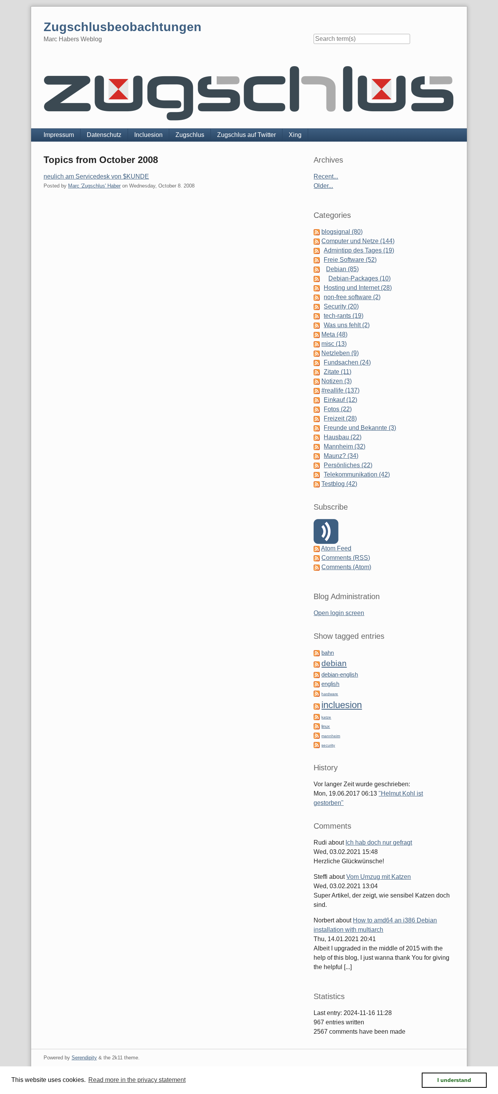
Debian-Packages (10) (359, 278)
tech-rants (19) (343, 315)
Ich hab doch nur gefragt (378, 842)
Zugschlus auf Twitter (246, 134)
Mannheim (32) (344, 446)
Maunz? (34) (341, 455)
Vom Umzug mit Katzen (378, 876)
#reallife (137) (340, 390)
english (330, 684)
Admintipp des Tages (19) (359, 250)
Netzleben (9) (340, 353)
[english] (317, 683)
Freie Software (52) (350, 259)
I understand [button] (454, 1080)
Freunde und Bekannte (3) (360, 427)
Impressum (59, 134)
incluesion (341, 705)
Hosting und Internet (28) (358, 287)
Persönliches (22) (348, 465)
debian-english (339, 674)
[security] (317, 744)
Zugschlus (189, 134)
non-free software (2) (352, 297)
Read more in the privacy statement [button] (137, 1079)
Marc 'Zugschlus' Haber (94, 186)
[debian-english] (317, 674)
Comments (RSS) (345, 557)
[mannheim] (317, 735)
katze (326, 717)
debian (334, 663)
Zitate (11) (337, 371)
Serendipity (84, 1058)
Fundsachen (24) (347, 362)
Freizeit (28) (340, 418)
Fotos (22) (338, 409)
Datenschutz (104, 134)
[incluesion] (317, 706)
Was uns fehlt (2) (347, 325)
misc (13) (334, 343)
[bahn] (317, 652)
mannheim (330, 736)
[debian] (317, 664)
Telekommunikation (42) (357, 474)
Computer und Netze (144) (358, 241)
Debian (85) (342, 269)
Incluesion (148, 134)
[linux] (317, 725)
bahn (327, 653)
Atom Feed (336, 548)
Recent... (326, 176)
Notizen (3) (336, 381)
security (328, 745)
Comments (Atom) (346, 567)
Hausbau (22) (342, 437)
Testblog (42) (339, 483)
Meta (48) (334, 334)
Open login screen (339, 613)
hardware (329, 694)
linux (325, 726)
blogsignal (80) (342, 231)
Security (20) (341, 306)
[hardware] (317, 693)
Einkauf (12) (340, 399)
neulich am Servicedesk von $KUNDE (96, 176)
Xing (295, 134)
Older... (323, 185)
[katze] (317, 716)
